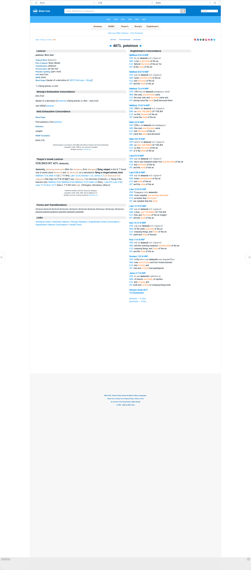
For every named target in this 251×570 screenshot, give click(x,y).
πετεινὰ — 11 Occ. (137, 298)
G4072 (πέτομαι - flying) (80, 80)
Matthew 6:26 (54, 182)
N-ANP (145, 55)
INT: (131, 67)
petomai (62, 101)
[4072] (247, 263)
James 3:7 (99, 175)
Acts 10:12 (51, 185)
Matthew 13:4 (42, 175)
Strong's (43, 39)
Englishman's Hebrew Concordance (51, 224)
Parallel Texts (75, 224)
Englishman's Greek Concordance (104, 222)
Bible (37, 39)
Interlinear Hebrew (60, 222)
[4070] (3, 263)
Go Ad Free (6, 559)
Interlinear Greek (43, 222)
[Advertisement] (125, 357)
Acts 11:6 (133, 239)
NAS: (131, 61)
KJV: (131, 64)
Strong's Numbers (79, 222)
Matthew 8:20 (68, 182)
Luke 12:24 (75, 175)
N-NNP (145, 72)
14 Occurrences (136, 293)
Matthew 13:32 (82, 182)
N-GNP (143, 189)
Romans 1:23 (87, 175)
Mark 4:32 (133, 139)
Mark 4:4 (53, 175)
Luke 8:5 (108, 182)
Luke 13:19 (41, 185)
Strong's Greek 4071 (138, 290)
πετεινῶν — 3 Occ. (138, 301)
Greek (49, 39)
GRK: (131, 58)
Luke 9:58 (117, 182)
